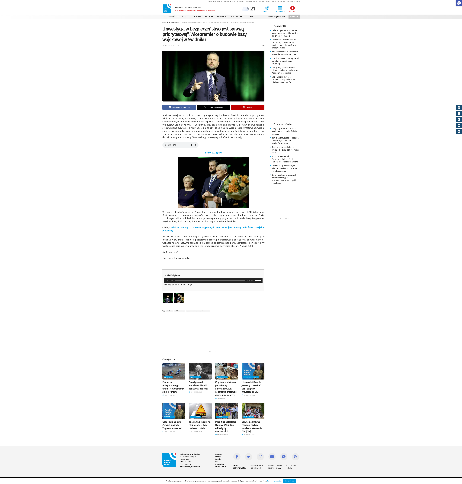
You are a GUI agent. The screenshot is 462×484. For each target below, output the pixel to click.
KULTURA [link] (209, 17)
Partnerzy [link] (218, 454)
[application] (213, 280)
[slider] (258, 280)
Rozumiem (290, 481)
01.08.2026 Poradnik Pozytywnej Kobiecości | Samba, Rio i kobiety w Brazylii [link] (285, 159)
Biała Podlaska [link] (218, 1)
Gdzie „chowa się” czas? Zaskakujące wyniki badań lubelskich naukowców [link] (283, 79)
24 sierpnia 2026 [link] (169, 395)
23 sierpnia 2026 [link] (249, 435)
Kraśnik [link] (241, 1)
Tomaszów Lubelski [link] (278, 1)
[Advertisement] (213, 333)
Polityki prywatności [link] (274, 481)
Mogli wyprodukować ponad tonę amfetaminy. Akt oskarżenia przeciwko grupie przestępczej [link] (226, 388)
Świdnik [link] (268, 1)
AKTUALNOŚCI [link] (170, 17)
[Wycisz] (252, 280)
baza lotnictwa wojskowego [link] (197, 311)
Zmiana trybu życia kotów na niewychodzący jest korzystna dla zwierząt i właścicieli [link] (285, 33)
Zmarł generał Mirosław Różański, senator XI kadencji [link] (198, 385)
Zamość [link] (297, 1)
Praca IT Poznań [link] (220, 467)
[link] (459, 3)
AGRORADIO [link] (222, 17)
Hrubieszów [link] (234, 1)
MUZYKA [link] (197, 17)
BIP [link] (216, 462)
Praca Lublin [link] (219, 464)
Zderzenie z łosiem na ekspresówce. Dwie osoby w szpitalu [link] (199, 425)
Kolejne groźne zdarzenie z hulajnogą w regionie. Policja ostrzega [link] (284, 131)
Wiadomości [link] (195, 377)
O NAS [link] (250, 17)
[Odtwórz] (167, 280)
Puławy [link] (261, 1)
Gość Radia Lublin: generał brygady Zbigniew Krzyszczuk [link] (172, 425)
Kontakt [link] (218, 459)
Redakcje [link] (168, 377)
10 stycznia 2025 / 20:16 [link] (170, 45)
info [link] (182, 311)
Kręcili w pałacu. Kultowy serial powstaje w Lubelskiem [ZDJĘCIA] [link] (285, 61)
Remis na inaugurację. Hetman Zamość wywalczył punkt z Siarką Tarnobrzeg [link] (285, 140)
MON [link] (176, 311)
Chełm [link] (226, 1)
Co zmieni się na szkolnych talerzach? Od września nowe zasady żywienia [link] (284, 168)
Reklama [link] (218, 457)
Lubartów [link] (249, 1)
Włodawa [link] (290, 1)
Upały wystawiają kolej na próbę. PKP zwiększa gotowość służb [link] (285, 150)
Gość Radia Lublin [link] (251, 377)
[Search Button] (297, 17)
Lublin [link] (210, 1)
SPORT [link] (185, 17)
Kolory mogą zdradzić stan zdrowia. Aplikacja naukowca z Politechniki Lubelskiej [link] (285, 70)
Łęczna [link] (255, 1)
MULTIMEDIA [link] (236, 17)
